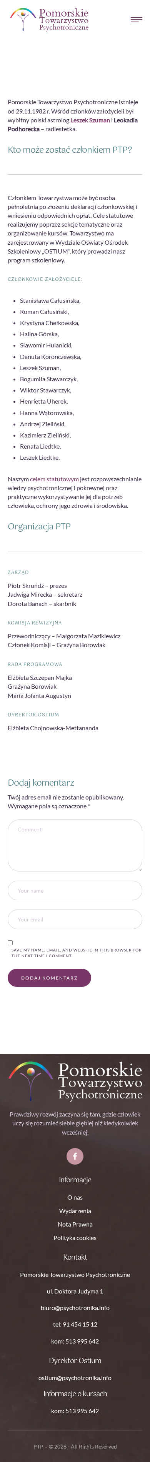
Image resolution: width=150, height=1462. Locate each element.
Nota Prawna (75, 1224)
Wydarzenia (75, 1210)
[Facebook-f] (75, 1156)
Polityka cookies (75, 1237)
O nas (75, 1197)
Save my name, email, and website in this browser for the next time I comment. (77, 953)
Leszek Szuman (90, 120)
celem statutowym (54, 478)
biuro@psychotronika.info (75, 1307)
